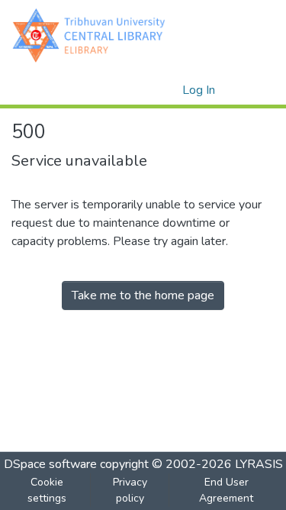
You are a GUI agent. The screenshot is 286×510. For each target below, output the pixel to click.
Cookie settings (46, 490)
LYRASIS (259, 464)
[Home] (92, 34)
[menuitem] (168, 90)
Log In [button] (199, 90)
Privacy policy (130, 490)
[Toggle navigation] (253, 90)
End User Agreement (226, 490)
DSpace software (50, 464)
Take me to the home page (143, 295)
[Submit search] (146, 90)
